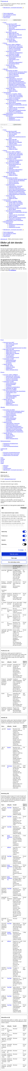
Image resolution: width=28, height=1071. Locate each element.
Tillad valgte (14, 558)
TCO (2, 450)
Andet (2, 463)
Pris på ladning (10, 356)
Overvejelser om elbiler (9, 409)
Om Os (2, 462)
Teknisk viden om (7, 364)
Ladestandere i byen (11, 392)
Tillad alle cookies (14, 554)
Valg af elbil (9, 346)
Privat (2, 340)
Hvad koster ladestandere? (13, 395)
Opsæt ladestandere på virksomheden (15, 391)
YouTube (9, 807)
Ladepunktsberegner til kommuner (14, 431)
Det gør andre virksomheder (13, 377)
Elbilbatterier (9, 368)
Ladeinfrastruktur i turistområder (14, 430)
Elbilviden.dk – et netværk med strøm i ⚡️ (13, 469)
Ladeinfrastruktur (7, 422)
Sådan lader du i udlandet (12, 353)
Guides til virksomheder (12, 378)
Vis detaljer (21, 549)
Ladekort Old (4, 448)
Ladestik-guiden (10, 354)
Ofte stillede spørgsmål (12, 343)
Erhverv (2, 372)
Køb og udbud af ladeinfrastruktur (14, 427)
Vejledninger (6, 445)
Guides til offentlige (11, 414)
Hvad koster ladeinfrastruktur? (13, 426)
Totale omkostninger (11, 383)
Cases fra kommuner (11, 415)
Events (2, 460)
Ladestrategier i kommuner (13, 423)
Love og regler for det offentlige (14, 412)
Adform (9, 847)
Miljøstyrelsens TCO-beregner (10, 455)
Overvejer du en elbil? (8, 342)
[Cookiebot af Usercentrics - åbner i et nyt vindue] (20, 508)
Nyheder (3, 459)
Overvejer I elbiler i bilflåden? (10, 374)
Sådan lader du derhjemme (13, 350)
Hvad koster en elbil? (8, 358)
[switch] (24, 536)
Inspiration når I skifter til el (13, 376)
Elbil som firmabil (10, 398)
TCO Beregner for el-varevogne (11, 454)
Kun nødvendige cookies (14, 562)
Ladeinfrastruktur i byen (12, 425)
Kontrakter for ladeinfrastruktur (14, 429)
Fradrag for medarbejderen (13, 387)
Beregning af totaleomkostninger (11, 452)
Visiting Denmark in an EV (12, 357)
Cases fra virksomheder (12, 380)
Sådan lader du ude (11, 352)
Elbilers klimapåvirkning (12, 369)
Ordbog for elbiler (10, 367)
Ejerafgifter (9, 363)
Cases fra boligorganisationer (10, 446)
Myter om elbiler (10, 345)
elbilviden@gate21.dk (10, 479)
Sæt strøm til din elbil (8, 349)
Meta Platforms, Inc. (9, 837)
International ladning (11, 396)
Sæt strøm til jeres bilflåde (10, 389)
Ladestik (8, 394)
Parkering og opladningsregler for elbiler (16, 347)
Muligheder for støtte (11, 388)
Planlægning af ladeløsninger (10, 443)
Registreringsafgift (10, 361)
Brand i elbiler (9, 365)
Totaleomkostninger (11, 360)
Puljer (2, 457)
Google (9, 729)
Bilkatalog (5, 465)
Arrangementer (7, 468)
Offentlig (3, 407)
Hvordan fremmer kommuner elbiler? (15, 411)
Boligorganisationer (6, 441)
